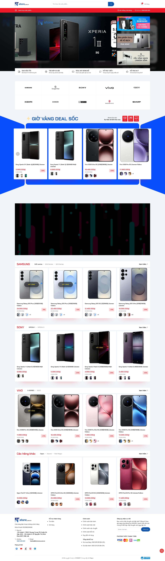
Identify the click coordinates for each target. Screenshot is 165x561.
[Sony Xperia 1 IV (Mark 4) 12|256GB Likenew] (65, 347)
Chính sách (86, 519)
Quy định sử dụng (88, 535)
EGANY (78, 558)
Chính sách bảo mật (89, 525)
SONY (20, 327)
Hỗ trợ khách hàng (55, 519)
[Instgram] (30, 549)
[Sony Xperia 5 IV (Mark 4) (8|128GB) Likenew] (30, 145)
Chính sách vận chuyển (90, 528)
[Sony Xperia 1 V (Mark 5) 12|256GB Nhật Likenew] (65, 145)
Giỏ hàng (51, 525)
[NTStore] (22, 4)
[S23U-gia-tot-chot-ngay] (66, 38)
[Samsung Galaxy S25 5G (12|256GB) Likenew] (99, 284)
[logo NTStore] (31, 520)
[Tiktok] (26, 548)
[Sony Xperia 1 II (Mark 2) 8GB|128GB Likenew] (133, 347)
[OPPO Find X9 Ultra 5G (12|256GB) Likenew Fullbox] (65, 474)
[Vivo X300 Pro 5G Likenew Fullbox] (134, 145)
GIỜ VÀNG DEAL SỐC (55, 119)
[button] (18, 154)
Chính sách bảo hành (89, 521)
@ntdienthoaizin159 (75, 229)
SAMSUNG (23, 264)
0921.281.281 (21, 541)
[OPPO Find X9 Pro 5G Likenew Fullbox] (133, 474)
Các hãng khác (26, 453)
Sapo (91, 558)
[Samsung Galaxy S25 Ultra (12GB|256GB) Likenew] (133, 284)
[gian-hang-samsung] (133, 24)
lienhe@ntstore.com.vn (37, 541)
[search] (111, 4)
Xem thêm (142, 264)
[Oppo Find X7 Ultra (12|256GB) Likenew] (31, 474)
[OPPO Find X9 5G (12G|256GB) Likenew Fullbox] (99, 474)
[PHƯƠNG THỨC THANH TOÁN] (133, 540)
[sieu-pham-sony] (133, 42)
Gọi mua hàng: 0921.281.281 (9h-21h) (94, 542)
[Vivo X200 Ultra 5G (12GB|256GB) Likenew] (100, 145)
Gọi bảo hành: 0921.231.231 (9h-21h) (94, 545)
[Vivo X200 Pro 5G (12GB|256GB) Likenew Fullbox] (133, 410)
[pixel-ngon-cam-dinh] (133, 59)
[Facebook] (17, 549)
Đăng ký (145, 529)
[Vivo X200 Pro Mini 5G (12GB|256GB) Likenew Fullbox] (99, 410)
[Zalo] (35, 549)
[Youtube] (21, 548)
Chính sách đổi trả (88, 532)
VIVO (20, 390)
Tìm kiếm (51, 521)
